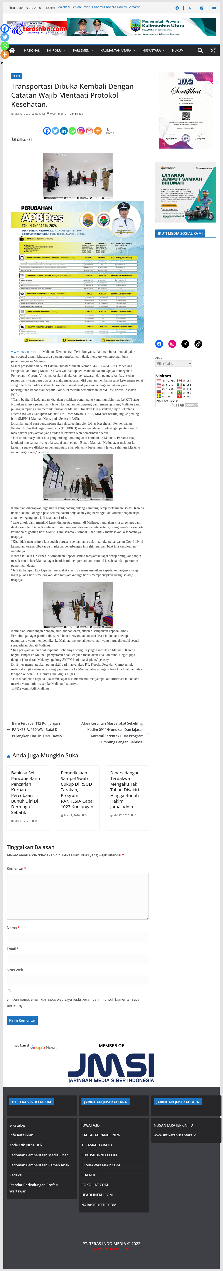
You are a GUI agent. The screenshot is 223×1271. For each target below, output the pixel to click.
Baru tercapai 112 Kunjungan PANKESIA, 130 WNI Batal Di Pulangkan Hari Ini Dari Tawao (37, 729)
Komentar (16, 868)
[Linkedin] (64, 127)
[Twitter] (55, 127)
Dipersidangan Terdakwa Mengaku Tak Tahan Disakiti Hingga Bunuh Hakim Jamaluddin (125, 790)
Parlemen (81, 50)
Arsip (158, 357)
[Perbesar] (210, 74)
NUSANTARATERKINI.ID (173, 1125)
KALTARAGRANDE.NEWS (101, 1135)
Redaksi (40, 114)
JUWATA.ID (90, 1125)
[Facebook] (47, 127)
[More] (98, 127)
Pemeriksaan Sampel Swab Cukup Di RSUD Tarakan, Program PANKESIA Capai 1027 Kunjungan (77, 790)
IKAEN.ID (88, 1175)
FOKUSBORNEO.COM (99, 1155)
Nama (13, 927)
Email (13, 948)
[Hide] (1, 63)
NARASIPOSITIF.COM (99, 1204)
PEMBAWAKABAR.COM (100, 1165)
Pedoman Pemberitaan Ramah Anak (39, 1165)
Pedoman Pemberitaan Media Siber (38, 1155)
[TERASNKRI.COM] (11, 50)
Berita (16, 76)
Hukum (178, 50)
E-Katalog (17, 1125)
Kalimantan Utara (116, 50)
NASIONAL (32, 50)
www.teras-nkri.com (25, 351)
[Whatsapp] (72, 127)
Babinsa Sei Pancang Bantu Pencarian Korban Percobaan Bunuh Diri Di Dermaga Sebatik (26, 792)
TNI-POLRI (54, 50)
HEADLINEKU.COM (97, 1194)
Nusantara (151, 50)
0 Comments (58, 114)
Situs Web (15, 970)
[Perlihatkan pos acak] (212, 50)
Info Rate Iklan (21, 1135)
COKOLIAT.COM (94, 1184)
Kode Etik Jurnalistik (25, 1145)
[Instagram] (81, 127)
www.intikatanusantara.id (175, 1135)
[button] (64, 50)
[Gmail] (89, 127)
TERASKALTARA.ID (96, 1145)
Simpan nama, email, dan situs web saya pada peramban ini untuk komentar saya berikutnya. (73, 1002)
